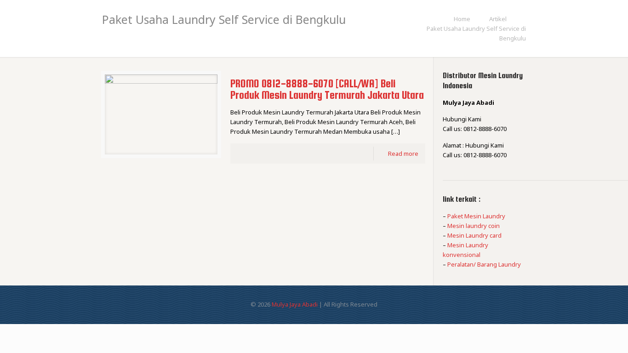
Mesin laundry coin (473, 226)
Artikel (498, 19)
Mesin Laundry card (474, 235)
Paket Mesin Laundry (476, 216)
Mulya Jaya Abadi (295, 304)
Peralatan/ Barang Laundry (484, 264)
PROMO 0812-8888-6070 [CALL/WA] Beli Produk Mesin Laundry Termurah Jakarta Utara (327, 89)
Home (462, 19)
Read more (403, 153)
